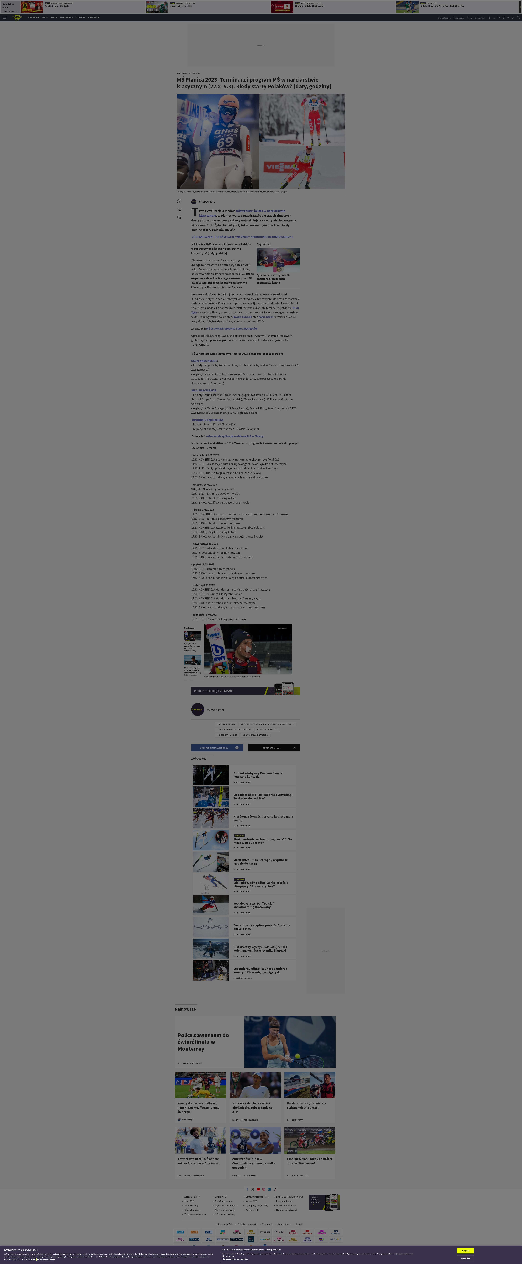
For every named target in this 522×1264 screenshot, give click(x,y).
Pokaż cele (465, 1258)
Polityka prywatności (46, 1259)
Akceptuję (465, 1250)
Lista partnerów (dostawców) (235, 1259)
